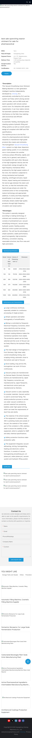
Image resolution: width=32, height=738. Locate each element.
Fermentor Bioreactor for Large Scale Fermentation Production (15, 628)
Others (22, 575)
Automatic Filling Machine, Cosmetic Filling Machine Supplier (15, 601)
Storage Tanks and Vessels (10, 575)
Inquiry (7, 73)
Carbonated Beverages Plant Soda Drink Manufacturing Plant (14, 656)
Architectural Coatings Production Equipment (14, 711)
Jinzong (14, 94)
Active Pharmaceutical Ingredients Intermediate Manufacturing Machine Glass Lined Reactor (15, 683)
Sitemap (22, 732)
